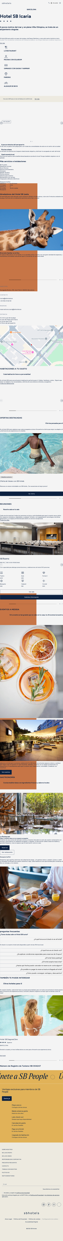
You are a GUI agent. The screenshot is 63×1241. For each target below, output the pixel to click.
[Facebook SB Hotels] (49, 1205)
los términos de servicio (52, 1195)
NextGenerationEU (8, 1176)
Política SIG (6, 1172)
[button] (1, 123)
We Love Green (6, 1156)
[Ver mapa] (31, 346)
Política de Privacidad (36, 1195)
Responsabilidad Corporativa (11, 1159)
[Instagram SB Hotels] (44, 1205)
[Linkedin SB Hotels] (59, 1205)
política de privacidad (23, 1193)
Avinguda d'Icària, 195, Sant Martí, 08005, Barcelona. (17, 290)
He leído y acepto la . (17, 1193)
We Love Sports (7, 1152)
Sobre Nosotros (7, 1149)
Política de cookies (34, 1219)
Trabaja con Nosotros (9, 1169)
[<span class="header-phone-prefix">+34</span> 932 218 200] (49, 3)
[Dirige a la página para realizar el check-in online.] (46, 3)
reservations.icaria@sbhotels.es (10, 309)
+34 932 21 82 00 (5, 301)
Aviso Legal (8, 1219)
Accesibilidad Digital (31, 1222)
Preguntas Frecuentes (9, 1162)
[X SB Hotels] (54, 1205)
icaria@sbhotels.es (6, 298)
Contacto (5, 1166)
